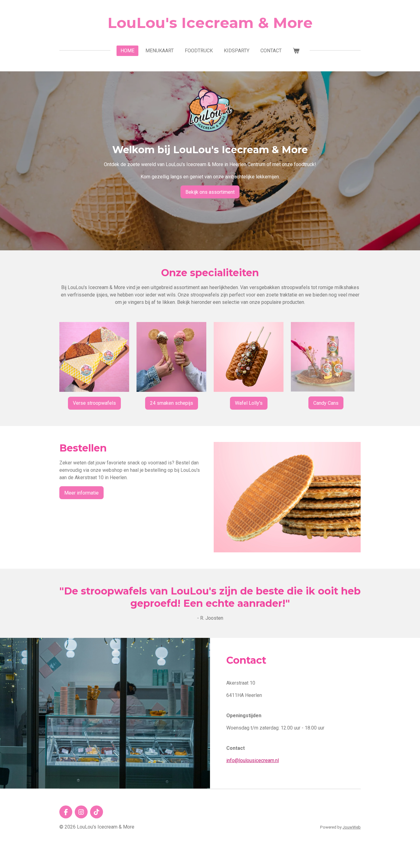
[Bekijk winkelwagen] (296, 51)
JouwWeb (352, 827)
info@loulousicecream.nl (252, 760)
